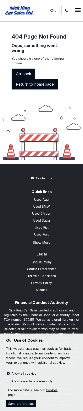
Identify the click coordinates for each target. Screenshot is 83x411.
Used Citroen (41, 213)
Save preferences (21, 404)
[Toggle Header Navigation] (78, 10)
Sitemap (41, 290)
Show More (41, 242)
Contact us (44, 178)
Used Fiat (41, 227)
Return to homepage (35, 84)
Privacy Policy (41, 283)
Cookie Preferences (41, 269)
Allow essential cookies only (32, 381)
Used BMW (41, 206)
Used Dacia (41, 220)
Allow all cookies (23, 373)
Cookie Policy (42, 262)
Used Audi (41, 199)
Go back (23, 73)
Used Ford (41, 234)
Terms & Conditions (41, 276)
